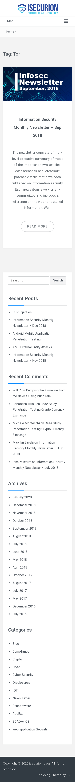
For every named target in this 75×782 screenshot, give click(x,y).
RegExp (18, 714)
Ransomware (22, 706)
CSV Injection (22, 312)
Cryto (16, 667)
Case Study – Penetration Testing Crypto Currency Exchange (38, 409)
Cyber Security (23, 675)
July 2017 (20, 591)
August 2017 (22, 583)
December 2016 (24, 606)
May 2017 (20, 598)
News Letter (21, 698)
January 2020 (22, 497)
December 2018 (24, 505)
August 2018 (22, 536)
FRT (69, 775)
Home (10, 31)
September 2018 (25, 528)
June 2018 (20, 552)
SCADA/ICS (21, 721)
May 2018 (20, 560)
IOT (15, 690)
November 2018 (24, 513)
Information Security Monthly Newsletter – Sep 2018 (37, 127)
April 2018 (20, 567)
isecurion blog (39, 763)
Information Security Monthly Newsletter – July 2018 (38, 448)
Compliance (21, 651)
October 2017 (22, 575)
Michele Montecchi (26, 423)
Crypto (17, 659)
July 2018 (20, 544)
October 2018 (22, 521)
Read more (37, 226)
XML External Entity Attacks (32, 347)
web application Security (30, 729)
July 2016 (20, 614)
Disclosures (21, 683)
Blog (16, 644)
